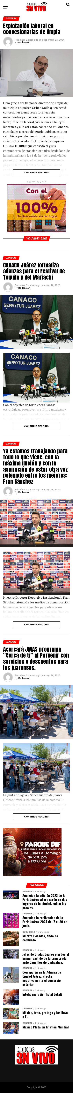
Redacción (24, 42)
